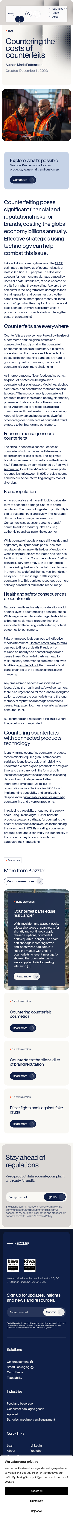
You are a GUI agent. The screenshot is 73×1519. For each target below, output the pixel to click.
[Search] (28, 14)
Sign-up (52, 1197)
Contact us (20, 19)
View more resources (20, 881)
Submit (51, 1312)
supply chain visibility (44, 761)
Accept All (36, 1490)
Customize (36, 1500)
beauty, (48, 397)
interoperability (14, 783)
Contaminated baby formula (48, 643)
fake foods (39, 406)
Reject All (36, 1510)
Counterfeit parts (33, 656)
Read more (24, 976)
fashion (32, 397)
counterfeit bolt (29, 665)
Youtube (36, 1450)
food (43, 375)
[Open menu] (37, 14)
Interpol (13, 375)
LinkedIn (36, 1445)
